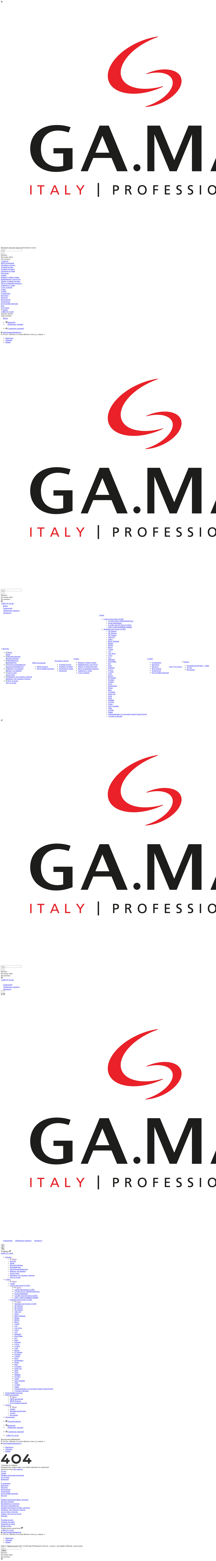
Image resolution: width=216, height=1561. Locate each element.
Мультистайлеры (7, 1502)
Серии (12, 1283)
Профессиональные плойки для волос (15, 1508)
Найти (4, 1550)
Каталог (13, 1261)
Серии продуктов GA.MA (24, 1290)
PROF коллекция (16, 1399)
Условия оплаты (7, 1520)
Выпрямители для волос (10, 1504)
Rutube (8, 342)
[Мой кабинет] (2, 982)
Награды (4, 1487)
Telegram (8, 340)
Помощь (4, 1516)
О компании (5, 1483)
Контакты (4, 1485)
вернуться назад (7, 1469)
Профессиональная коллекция (12, 1475)
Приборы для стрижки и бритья (13, 1510)
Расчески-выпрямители (10, 1506)
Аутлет (3, 1471)
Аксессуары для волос (9, 1512)
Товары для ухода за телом (11, 1514)
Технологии (5, 1491)
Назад (14, 1259)
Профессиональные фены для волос (14, 1500)
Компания (5, 1479)
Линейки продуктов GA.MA (25, 1304)
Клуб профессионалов (9, 1494)
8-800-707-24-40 (7, 312)
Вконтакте (9, 338)
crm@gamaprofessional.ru (12, 332)
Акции (12, 1409)
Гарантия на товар (8, 1524)
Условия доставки (8, 1522)
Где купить (5, 1477)
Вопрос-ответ (6, 1526)
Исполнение (5, 1489)
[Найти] (3, 252)
